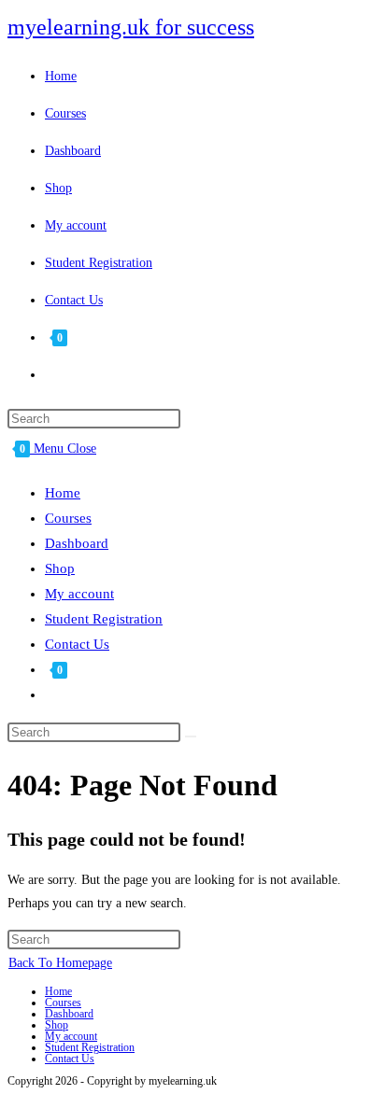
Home (62, 492)
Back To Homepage (60, 963)
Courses (68, 518)
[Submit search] (190, 736)
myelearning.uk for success (130, 27)
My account (79, 593)
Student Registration (104, 618)
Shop (60, 568)
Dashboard (76, 543)
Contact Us (77, 644)
